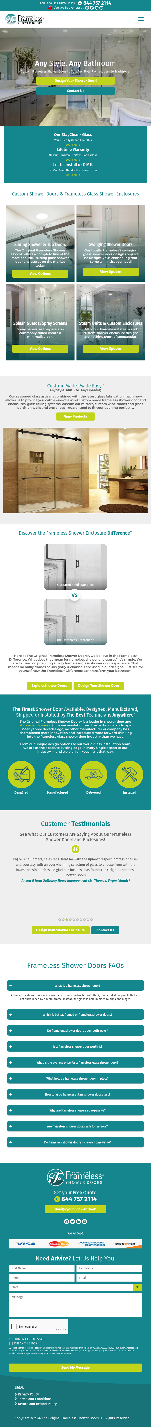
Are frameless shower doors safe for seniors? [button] (77, 1126)
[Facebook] (87, 8)
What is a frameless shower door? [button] (77, 986)
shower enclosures (35, 725)
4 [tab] (70, 919)
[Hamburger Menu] (141, 18)
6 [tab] (77, 919)
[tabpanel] (75, 870)
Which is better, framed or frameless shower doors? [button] (77, 1014)
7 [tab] (81, 919)
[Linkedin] (97, 8)
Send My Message (75, 1367)
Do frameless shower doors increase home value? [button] (77, 1142)
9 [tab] (88, 919)
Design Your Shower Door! (76, 80)
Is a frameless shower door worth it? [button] (77, 1046)
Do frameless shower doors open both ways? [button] (77, 1030)
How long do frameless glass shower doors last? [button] (77, 1094)
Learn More (73, 144)
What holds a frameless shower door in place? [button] (77, 1078)
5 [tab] (74, 919)
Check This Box (25, 1343)
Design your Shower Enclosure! (60, 930)
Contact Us (75, 91)
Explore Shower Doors (49, 685)
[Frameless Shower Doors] (75, 1177)
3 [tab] (66, 919)
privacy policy (23, 1356)
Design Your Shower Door (98, 685)
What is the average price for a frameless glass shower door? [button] (77, 1062)
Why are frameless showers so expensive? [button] (78, 1110)
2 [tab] (63, 919)
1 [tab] (59, 919)
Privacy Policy (28, 1394)
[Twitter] (92, 8)
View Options (40, 273)
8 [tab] (84, 919)
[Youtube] (101, 8)
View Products (75, 416)
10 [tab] (91, 919)
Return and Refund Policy (37, 1404)
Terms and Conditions (34, 1399)
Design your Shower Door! (75, 1209)
